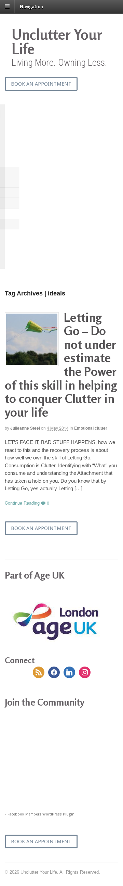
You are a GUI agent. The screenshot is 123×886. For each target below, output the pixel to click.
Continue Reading (22, 502)
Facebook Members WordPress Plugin (41, 814)
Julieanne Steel (25, 428)
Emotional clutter (90, 428)
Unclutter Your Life (57, 42)
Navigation (31, 6)
